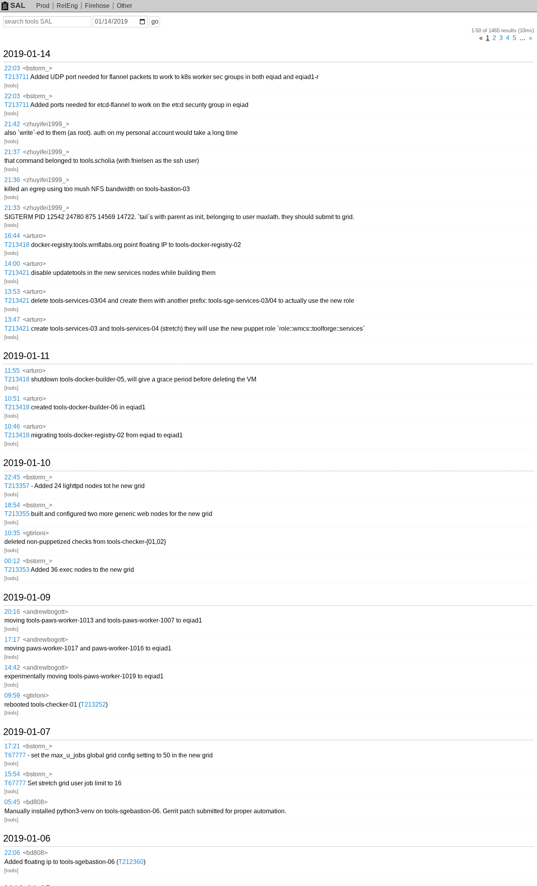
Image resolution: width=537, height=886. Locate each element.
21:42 (12, 124)
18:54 (12, 505)
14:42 (12, 667)
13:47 (12, 319)
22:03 (12, 68)
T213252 (93, 704)
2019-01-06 (26, 838)
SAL (18, 5)
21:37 (12, 152)
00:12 (12, 561)
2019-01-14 (26, 54)
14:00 (12, 263)
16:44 (12, 235)
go (154, 21)
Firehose (97, 5)
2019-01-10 (26, 463)
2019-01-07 (26, 732)
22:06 (12, 852)
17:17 (12, 639)
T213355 (16, 513)
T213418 (16, 244)
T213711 (16, 77)
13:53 (12, 291)
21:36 (12, 180)
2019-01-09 (26, 597)
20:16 (12, 611)
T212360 (130, 861)
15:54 (12, 774)
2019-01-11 (26, 356)
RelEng (67, 5)
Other (124, 5)
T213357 (16, 486)
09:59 (12, 695)
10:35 (12, 533)
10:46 (12, 426)
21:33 (12, 207)
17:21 (12, 746)
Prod (43, 5)
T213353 (16, 569)
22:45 (12, 477)
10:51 (12, 398)
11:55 (12, 370)
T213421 (16, 272)
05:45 (12, 802)
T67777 (15, 755)
